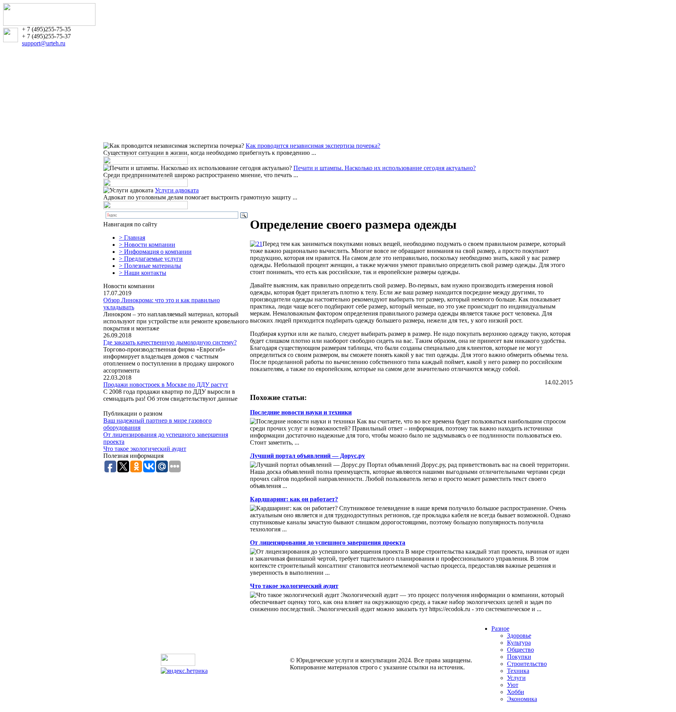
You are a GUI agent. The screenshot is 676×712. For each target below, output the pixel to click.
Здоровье (519, 635)
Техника (518, 670)
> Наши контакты (142, 272)
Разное (500, 628)
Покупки (519, 656)
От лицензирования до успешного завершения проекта (327, 542)
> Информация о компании (155, 251)
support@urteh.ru (43, 43)
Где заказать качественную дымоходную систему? (170, 342)
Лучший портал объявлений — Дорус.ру (307, 455)
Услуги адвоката (177, 190)
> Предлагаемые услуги (151, 258)
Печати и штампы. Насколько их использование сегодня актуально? (384, 168)
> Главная (132, 237)
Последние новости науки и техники (301, 412)
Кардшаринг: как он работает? (294, 499)
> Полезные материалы (150, 265)
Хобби (515, 692)
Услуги (516, 677)
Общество (520, 649)
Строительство (527, 663)
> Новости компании (147, 244)
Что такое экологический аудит (144, 448)
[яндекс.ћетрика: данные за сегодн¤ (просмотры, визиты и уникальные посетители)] (184, 670)
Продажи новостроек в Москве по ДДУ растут (165, 384)
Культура (519, 642)
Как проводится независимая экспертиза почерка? (313, 145)
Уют (512, 685)
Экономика (522, 699)
